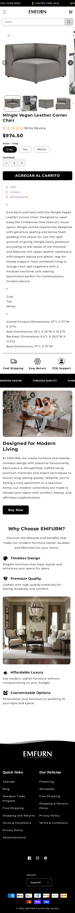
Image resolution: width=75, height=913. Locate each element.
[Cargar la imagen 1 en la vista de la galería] (12, 103)
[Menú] (5, 12)
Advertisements (14, 837)
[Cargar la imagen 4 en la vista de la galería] (63, 103)
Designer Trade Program (14, 798)
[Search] (68, 21)
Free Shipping (13, 808)
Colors (15, 192)
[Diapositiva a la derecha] (72, 104)
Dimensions (19, 197)
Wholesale (47, 789)
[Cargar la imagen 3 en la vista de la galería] (46, 103)
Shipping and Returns (19, 815)
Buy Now (15, 510)
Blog (6, 789)
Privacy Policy (13, 830)
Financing (46, 781)
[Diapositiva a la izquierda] (2, 104)
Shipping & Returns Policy (53, 806)
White (41, 149)
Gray (10, 149)
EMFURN (30, 908)
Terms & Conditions (17, 823)
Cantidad (9, 157)
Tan (25, 149)
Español (36, 882)
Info (13, 187)
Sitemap (9, 781)
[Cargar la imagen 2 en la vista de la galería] (29, 103)
